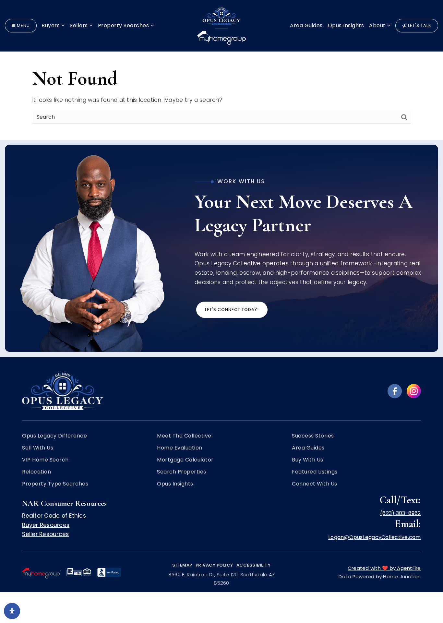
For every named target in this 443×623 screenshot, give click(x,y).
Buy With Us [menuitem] (307, 459)
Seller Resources (45, 534)
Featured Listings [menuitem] (315, 471)
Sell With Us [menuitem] (37, 447)
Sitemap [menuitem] (182, 565)
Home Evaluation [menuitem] (179, 447)
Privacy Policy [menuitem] (214, 565)
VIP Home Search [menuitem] (45, 459)
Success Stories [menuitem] (313, 435)
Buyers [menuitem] (51, 25)
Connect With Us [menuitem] (314, 483)
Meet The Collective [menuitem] (184, 435)
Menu (23, 25)
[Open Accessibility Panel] (12, 611)
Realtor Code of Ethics (54, 516)
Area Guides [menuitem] (306, 25)
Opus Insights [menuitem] (346, 25)
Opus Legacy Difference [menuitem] (54, 435)
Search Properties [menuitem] (181, 471)
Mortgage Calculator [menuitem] (185, 459)
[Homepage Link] (221, 25)
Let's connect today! (232, 309)
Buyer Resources (45, 525)
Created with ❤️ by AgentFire (384, 568)
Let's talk (419, 25)
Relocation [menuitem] (36, 471)
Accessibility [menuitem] (253, 565)
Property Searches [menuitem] (124, 25)
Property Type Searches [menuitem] (55, 483)
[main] (221, 70)
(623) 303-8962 (400, 513)
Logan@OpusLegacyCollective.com (374, 537)
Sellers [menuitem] (79, 25)
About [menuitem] (378, 25)
